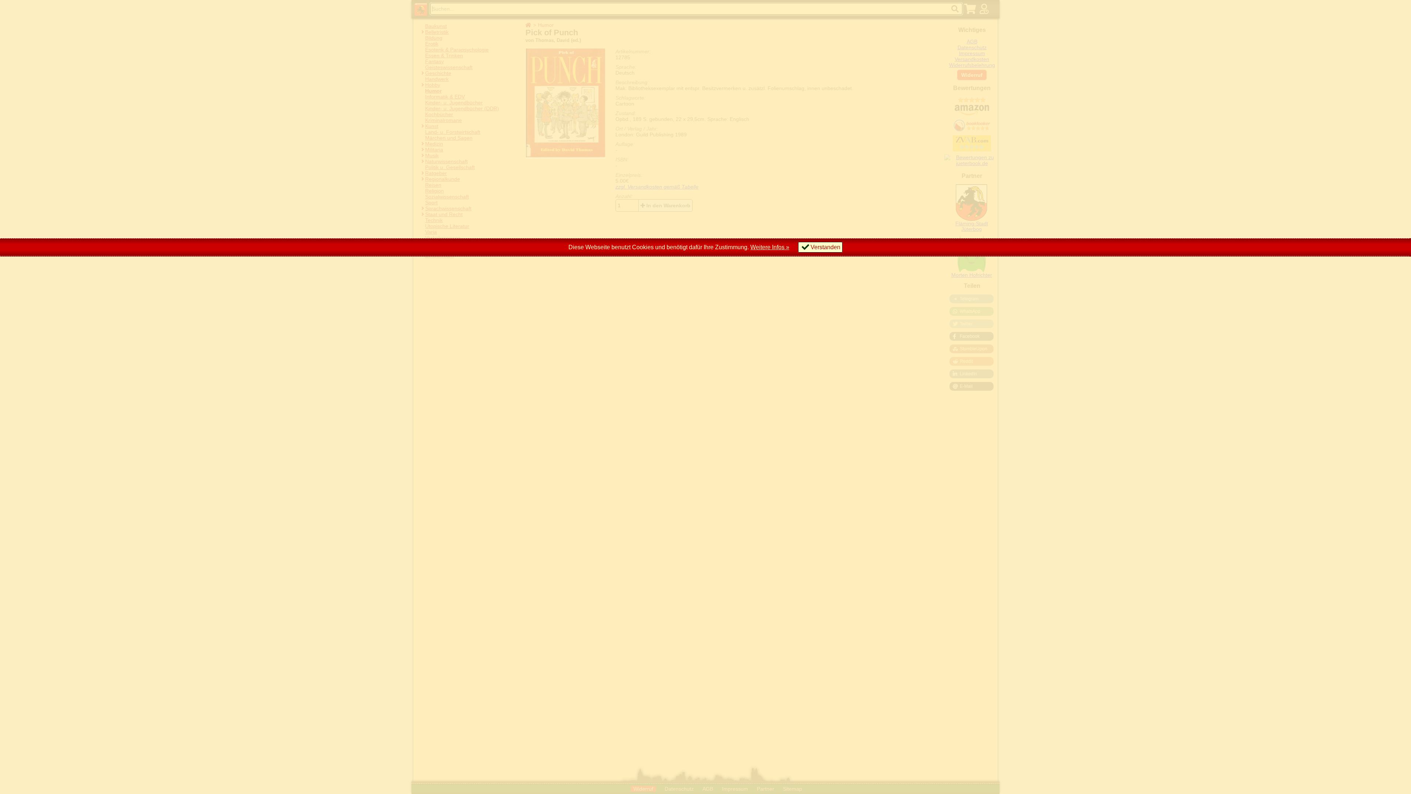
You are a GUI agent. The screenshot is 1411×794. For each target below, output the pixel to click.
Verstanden (825, 247)
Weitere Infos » (769, 247)
